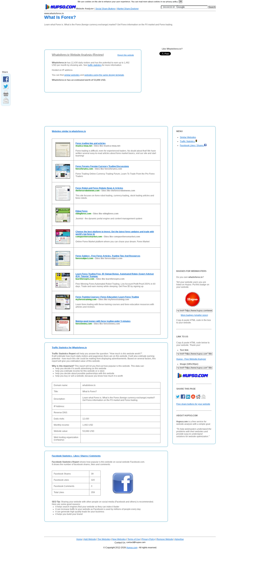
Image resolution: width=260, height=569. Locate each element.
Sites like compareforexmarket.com (122, 236)
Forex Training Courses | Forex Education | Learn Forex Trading (107, 297)
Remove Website (165, 539)
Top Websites (104, 539)
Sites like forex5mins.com (107, 323)
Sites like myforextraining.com (113, 299)
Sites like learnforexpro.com (110, 279)
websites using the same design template (104, 75)
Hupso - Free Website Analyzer (191, 359)
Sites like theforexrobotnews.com (118, 190)
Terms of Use (134, 539)
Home (79, 539)
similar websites (72, 75)
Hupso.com (131, 547)
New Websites (119, 539)
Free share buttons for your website (193, 404)
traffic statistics (95, 65)
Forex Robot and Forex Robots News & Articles (99, 188)
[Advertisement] (108, 36)
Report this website (125, 55)
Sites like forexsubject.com (108, 258)
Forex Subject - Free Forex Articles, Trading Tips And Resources (108, 256)
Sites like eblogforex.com (106, 213)
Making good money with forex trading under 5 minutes (103, 321)
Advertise (179, 539)
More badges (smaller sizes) (194, 315)
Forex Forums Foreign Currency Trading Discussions (102, 166)
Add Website (90, 539)
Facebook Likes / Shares (192, 145)
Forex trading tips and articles (91, 143)
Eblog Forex (82, 211)
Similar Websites (188, 137)
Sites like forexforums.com (108, 169)
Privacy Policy (148, 539)
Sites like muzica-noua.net (107, 146)
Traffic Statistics (187, 141)
